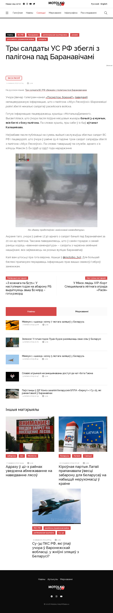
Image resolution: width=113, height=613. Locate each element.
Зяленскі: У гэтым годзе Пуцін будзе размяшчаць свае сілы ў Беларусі (61, 339)
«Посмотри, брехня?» (60, 97)
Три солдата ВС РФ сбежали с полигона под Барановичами (56, 90)
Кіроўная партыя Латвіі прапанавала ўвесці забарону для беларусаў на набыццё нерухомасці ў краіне (82, 475)
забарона (11, 456)
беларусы (64, 456)
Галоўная (18, 12)
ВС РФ (21, 35)
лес (21, 456)
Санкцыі (40, 12)
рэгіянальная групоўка (44, 533)
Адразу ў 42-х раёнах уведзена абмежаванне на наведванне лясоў (29, 470)
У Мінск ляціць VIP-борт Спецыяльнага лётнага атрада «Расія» (86, 286)
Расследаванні (89, 12)
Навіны (29, 12)
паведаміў (81, 97)
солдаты (42, 39)
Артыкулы (53, 579)
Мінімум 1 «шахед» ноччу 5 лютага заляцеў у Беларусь (53, 356)
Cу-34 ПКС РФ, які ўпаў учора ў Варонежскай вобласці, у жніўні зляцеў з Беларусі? (55, 549)
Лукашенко (33, 35)
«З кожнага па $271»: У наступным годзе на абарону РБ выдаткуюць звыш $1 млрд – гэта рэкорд (28, 288)
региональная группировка (55, 35)
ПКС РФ (37, 528)
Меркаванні (55, 12)
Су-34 (61, 533)
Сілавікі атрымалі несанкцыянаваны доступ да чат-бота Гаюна (57, 373)
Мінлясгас (32, 456)
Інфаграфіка (71, 12)
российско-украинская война (20, 39)
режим (75, 35)
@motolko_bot (72, 257)
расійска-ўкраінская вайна (57, 528)
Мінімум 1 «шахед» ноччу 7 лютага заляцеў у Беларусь (53, 321)
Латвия (77, 456)
